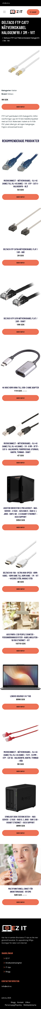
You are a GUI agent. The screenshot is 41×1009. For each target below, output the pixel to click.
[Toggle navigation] (4, 12)
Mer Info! (20, 107)
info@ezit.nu (6, 3)
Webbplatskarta (29, 1005)
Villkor (27, 1002)
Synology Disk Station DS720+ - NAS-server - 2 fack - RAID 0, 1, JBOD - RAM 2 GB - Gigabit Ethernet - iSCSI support (20, 819)
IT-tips (8, 967)
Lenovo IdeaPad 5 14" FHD (20, 696)
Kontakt (20, 1002)
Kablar (14, 90)
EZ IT (8, 958)
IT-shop (33, 12)
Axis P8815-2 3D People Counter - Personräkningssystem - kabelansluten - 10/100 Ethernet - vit (20, 637)
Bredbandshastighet (14, 963)
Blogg (8, 971)
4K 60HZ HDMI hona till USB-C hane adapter (20, 387)
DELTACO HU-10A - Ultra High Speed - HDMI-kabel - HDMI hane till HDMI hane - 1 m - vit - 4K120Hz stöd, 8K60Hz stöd (20, 575)
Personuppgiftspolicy (13, 1005)
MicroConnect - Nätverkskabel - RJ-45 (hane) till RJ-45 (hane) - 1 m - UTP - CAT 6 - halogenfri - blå (20, 183)
